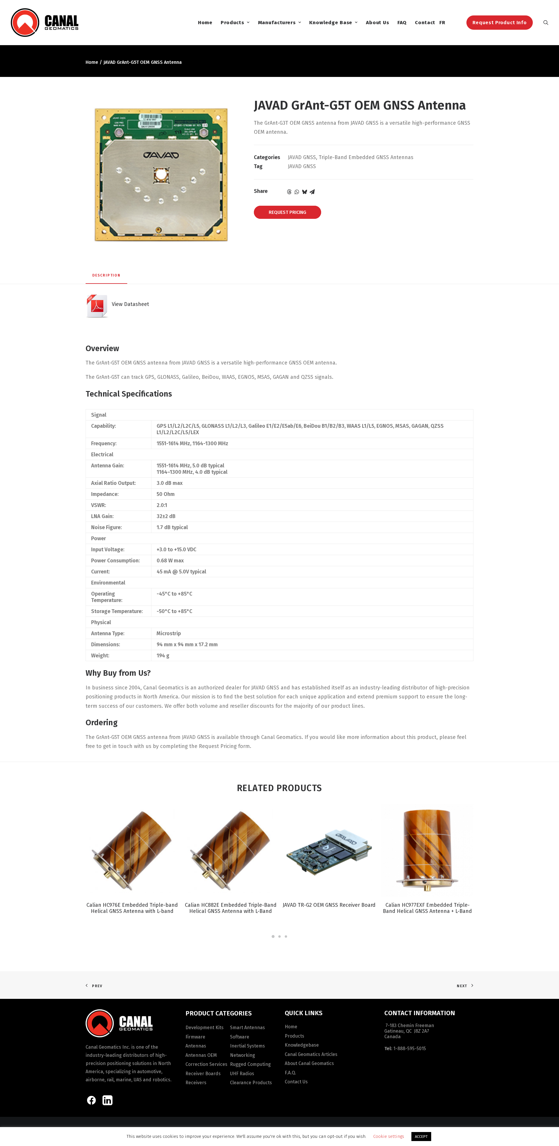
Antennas (195, 1046)
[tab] (106, 278)
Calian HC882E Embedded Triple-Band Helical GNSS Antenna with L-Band (231, 908)
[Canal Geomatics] (44, 22)
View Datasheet (129, 304)
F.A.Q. (290, 1072)
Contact (425, 23)
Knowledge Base (330, 23)
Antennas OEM (201, 1055)
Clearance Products (251, 1082)
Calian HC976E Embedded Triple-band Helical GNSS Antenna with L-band (132, 908)
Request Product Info (500, 23)
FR (442, 23)
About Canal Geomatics (309, 1063)
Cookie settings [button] (388, 1136)
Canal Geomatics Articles (311, 1054)
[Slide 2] (279, 936)
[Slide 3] (286, 936)
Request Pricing (287, 212)
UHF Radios (242, 1073)
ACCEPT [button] (421, 1136)
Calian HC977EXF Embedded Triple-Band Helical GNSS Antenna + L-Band (427, 908)
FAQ (402, 23)
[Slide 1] (273, 936)
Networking (242, 1055)
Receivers (195, 1082)
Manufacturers (277, 23)
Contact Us (296, 1082)
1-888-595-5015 (409, 1048)
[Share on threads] (289, 191)
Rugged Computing (250, 1064)
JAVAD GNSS (302, 157)
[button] (546, 22)
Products (232, 23)
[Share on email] (312, 191)
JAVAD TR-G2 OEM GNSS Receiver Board (329, 905)
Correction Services (206, 1064)
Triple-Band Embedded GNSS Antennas (366, 157)
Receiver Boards (203, 1073)
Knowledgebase (302, 1045)
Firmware (195, 1037)
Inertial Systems (247, 1046)
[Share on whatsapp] (296, 191)
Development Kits (204, 1027)
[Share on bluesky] (304, 191)
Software (239, 1037)
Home (205, 23)
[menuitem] (205, 22)
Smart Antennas (247, 1027)
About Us (377, 23)
